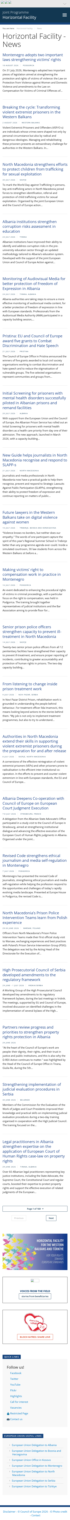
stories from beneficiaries (35, 1296)
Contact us (16, 1419)
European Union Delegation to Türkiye (34, 1486)
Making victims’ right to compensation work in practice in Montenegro (32, 574)
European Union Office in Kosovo (31, 1460)
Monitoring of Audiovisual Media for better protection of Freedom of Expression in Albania (34, 283)
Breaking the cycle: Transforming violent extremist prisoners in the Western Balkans (31, 111)
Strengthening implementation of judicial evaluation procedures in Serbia (32, 1089)
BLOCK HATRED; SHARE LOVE (35, 1336)
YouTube (15, 1384)
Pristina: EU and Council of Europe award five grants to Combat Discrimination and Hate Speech (32, 340)
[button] (35, 3)
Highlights (16, 1396)
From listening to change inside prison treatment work (30, 686)
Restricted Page (19, 1413)
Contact (35, 1515)
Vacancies (16, 1407)
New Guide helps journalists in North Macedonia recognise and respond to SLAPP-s (35, 459)
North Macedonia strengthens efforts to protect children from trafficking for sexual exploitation (35, 169)
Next (51, 1218)
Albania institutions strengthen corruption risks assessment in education (30, 226)
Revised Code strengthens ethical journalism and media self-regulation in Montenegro (35, 860)
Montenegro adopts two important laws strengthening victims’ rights (33, 57)
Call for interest (19, 1401)
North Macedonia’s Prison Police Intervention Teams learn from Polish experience (35, 917)
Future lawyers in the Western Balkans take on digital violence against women (30, 517)
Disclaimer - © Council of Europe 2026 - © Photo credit (35, 1511)
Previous (18, 1218)
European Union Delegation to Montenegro (37, 1465)
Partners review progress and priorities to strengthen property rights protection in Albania (31, 1032)
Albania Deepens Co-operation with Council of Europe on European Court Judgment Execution (33, 803)
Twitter (14, 1378)
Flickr (13, 1390)
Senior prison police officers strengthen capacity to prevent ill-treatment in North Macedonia (32, 631)
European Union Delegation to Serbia (33, 1480)
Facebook (15, 1373)
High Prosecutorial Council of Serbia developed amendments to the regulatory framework (34, 974)
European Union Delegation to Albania (34, 1445)
